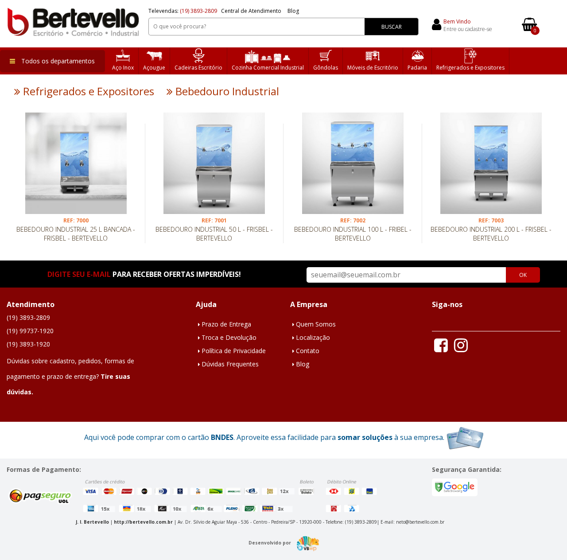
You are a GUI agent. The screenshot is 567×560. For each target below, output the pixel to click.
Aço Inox (123, 67)
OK (523, 275)
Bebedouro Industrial (226, 91)
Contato (307, 350)
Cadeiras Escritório (198, 67)
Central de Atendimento (251, 11)
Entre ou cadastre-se (467, 29)
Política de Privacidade (234, 350)
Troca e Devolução (229, 337)
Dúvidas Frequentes (230, 364)
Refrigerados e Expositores (470, 67)
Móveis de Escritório (372, 67)
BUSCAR (391, 27)
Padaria (417, 67)
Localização (313, 337)
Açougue (154, 67)
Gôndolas (325, 67)
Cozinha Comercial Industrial (268, 67)
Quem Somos (316, 324)
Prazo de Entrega (226, 324)
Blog (293, 11)
